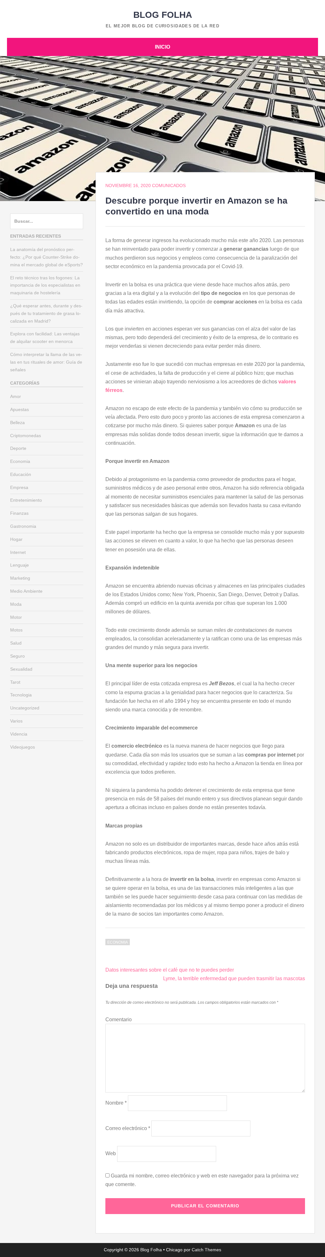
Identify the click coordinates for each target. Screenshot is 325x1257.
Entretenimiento (26, 500)
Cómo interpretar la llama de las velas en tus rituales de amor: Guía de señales (46, 362)
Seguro (17, 656)
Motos (16, 629)
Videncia (18, 734)
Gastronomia (23, 526)
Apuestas (19, 409)
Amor (15, 396)
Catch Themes (206, 1249)
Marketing (20, 578)
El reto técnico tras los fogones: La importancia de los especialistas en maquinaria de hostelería (45, 285)
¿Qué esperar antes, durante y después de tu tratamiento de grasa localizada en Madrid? (46, 313)
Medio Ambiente (26, 591)
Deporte (18, 448)
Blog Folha (162, 15)
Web (110, 1153)
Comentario (118, 1019)
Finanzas (19, 513)
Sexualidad (21, 669)
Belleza (17, 422)
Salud (16, 643)
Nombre (116, 1103)
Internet (18, 552)
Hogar (16, 539)
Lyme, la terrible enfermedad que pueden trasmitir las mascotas (234, 978)
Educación (20, 474)
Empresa (19, 487)
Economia (117, 942)
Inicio (162, 47)
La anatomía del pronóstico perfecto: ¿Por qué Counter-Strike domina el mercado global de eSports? (46, 257)
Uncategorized (24, 707)
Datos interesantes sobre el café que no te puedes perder (169, 970)
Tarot (15, 682)
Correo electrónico (127, 1128)
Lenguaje (19, 565)
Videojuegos (22, 747)
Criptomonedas (25, 435)
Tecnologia (21, 694)
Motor (16, 617)
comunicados (169, 185)
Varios (16, 720)
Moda (16, 604)
